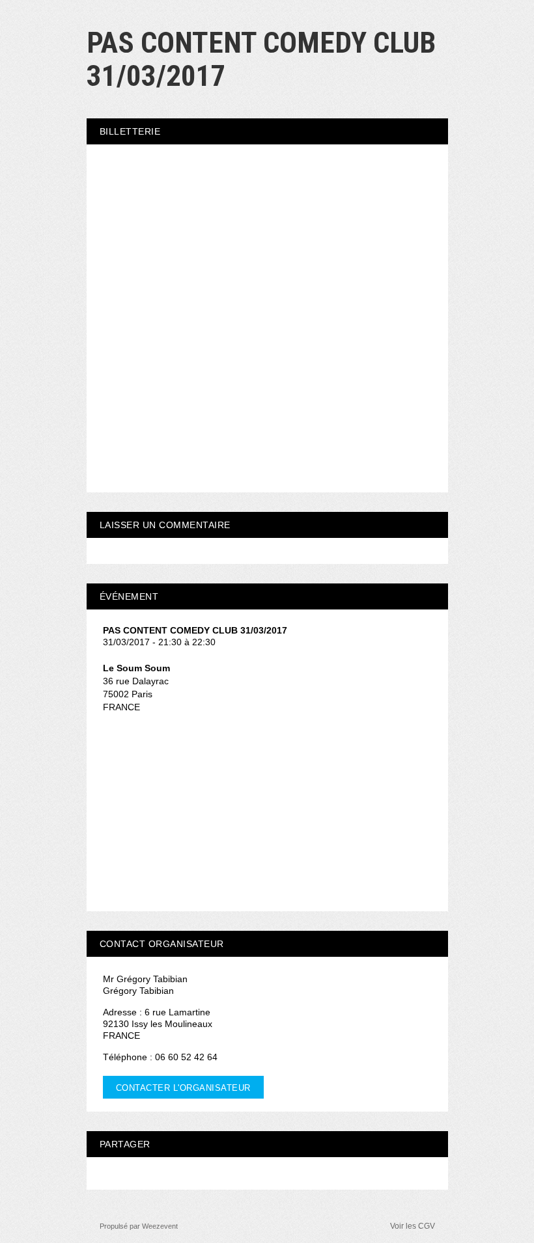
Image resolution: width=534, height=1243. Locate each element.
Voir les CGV (412, 1226)
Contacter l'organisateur (183, 1088)
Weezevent (160, 1226)
